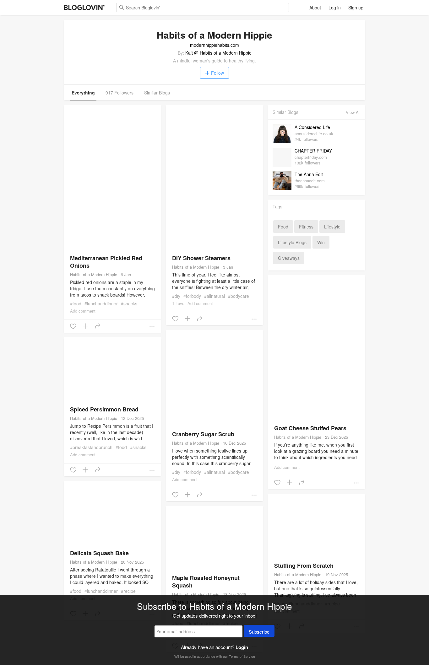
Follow (217, 73)
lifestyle (332, 226)
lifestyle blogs (292, 242)
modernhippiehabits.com (214, 45)
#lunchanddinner (101, 303)
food (283, 226)
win (321, 242)
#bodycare (238, 296)
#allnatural (214, 296)
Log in (335, 7)
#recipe (128, 591)
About (315, 7)
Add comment (82, 311)
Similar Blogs (157, 92)
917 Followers (119, 92)
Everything (83, 92)
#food (75, 303)
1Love (178, 303)
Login (242, 647)
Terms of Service (242, 656)
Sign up (355, 7)
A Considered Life (312, 127)
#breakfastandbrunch (91, 447)
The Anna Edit (309, 174)
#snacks (129, 303)
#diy (176, 296)
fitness (306, 226)
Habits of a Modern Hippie (93, 274)
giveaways (289, 258)
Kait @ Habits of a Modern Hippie (218, 53)
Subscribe (259, 631)
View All (353, 112)
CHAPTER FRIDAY (313, 150)
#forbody (192, 296)
